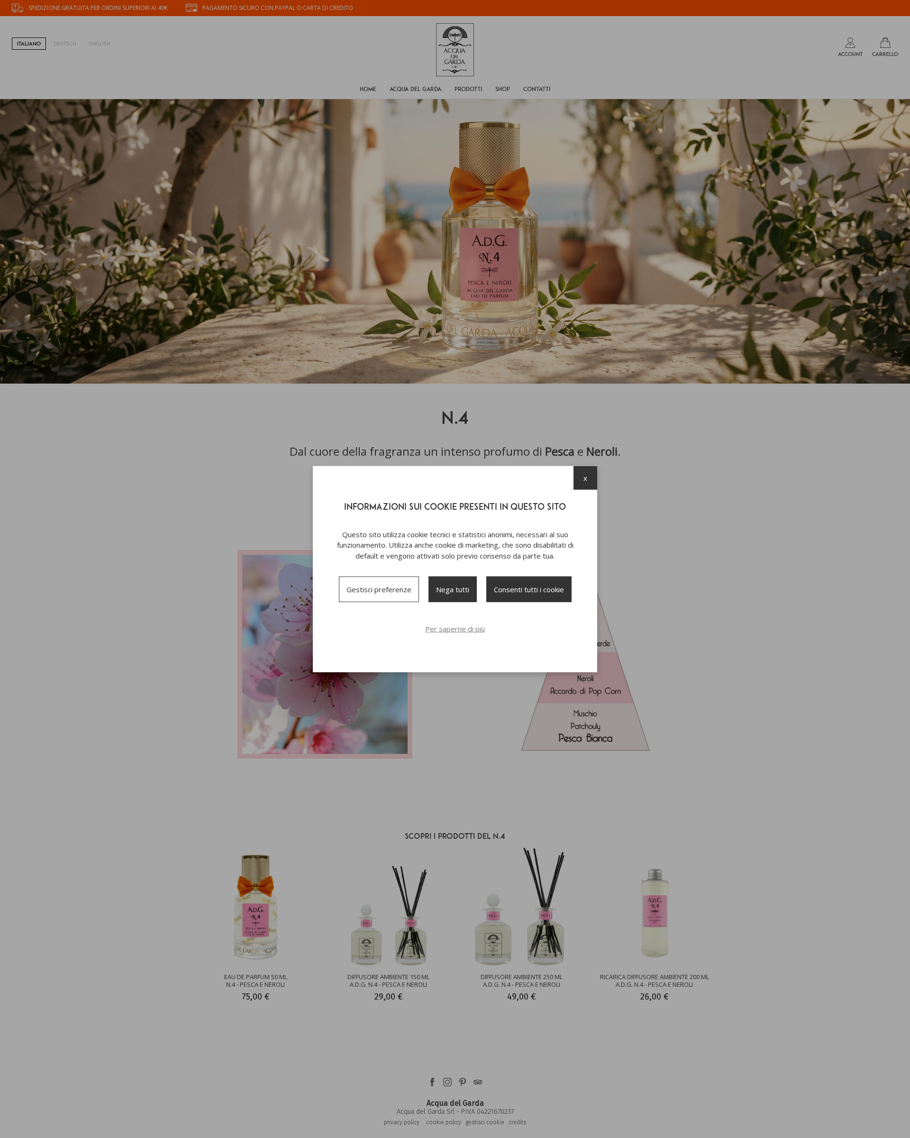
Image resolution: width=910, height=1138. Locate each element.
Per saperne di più (455, 628)
